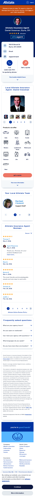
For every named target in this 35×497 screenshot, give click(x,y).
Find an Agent (6, 358)
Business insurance (24, 461)
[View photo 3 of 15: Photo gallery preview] (18, 117)
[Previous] (4, 122)
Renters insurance (8, 465)
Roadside (22, 465)
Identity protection (24, 463)
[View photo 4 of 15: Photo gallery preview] (23, 117)
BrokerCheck (28, 414)
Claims (21, 448)
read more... (11, 254)
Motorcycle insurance (25, 460)
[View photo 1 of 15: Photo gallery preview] (6, 117)
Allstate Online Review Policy (17, 312)
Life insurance (7, 463)
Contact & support (24, 446)
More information (17, 493)
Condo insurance (8, 467)
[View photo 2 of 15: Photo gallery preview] (12, 117)
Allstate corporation (9, 446)
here (30, 10)
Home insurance (7, 461)
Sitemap (21, 452)
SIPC (30, 407)
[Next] (30, 122)
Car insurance (7, 460)
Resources (22, 450)
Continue (17, 487)
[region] (17, 484)
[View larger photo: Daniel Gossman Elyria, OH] (17, 104)
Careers (5, 452)
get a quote (17, 175)
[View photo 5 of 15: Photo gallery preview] (29, 117)
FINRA (27, 407)
